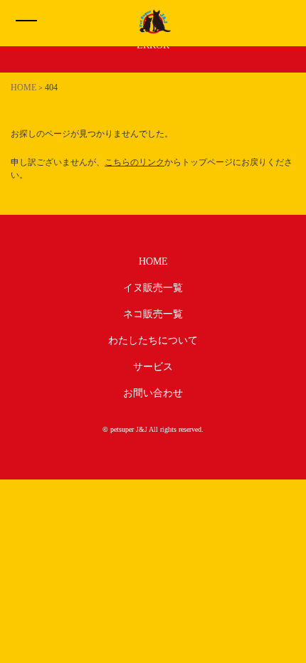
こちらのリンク (134, 162)
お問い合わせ (153, 393)
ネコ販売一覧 (153, 314)
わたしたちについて (153, 340)
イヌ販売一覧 (153, 287)
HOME (153, 261)
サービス (153, 366)
